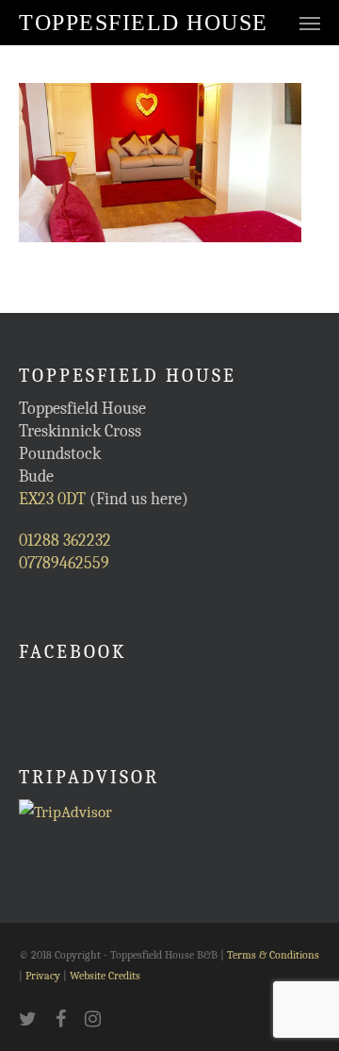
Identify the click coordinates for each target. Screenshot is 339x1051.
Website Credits (105, 975)
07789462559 (64, 563)
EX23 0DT (52, 499)
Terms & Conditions (273, 954)
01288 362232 (65, 540)
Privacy (42, 975)
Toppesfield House (143, 22)
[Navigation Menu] (309, 22)
